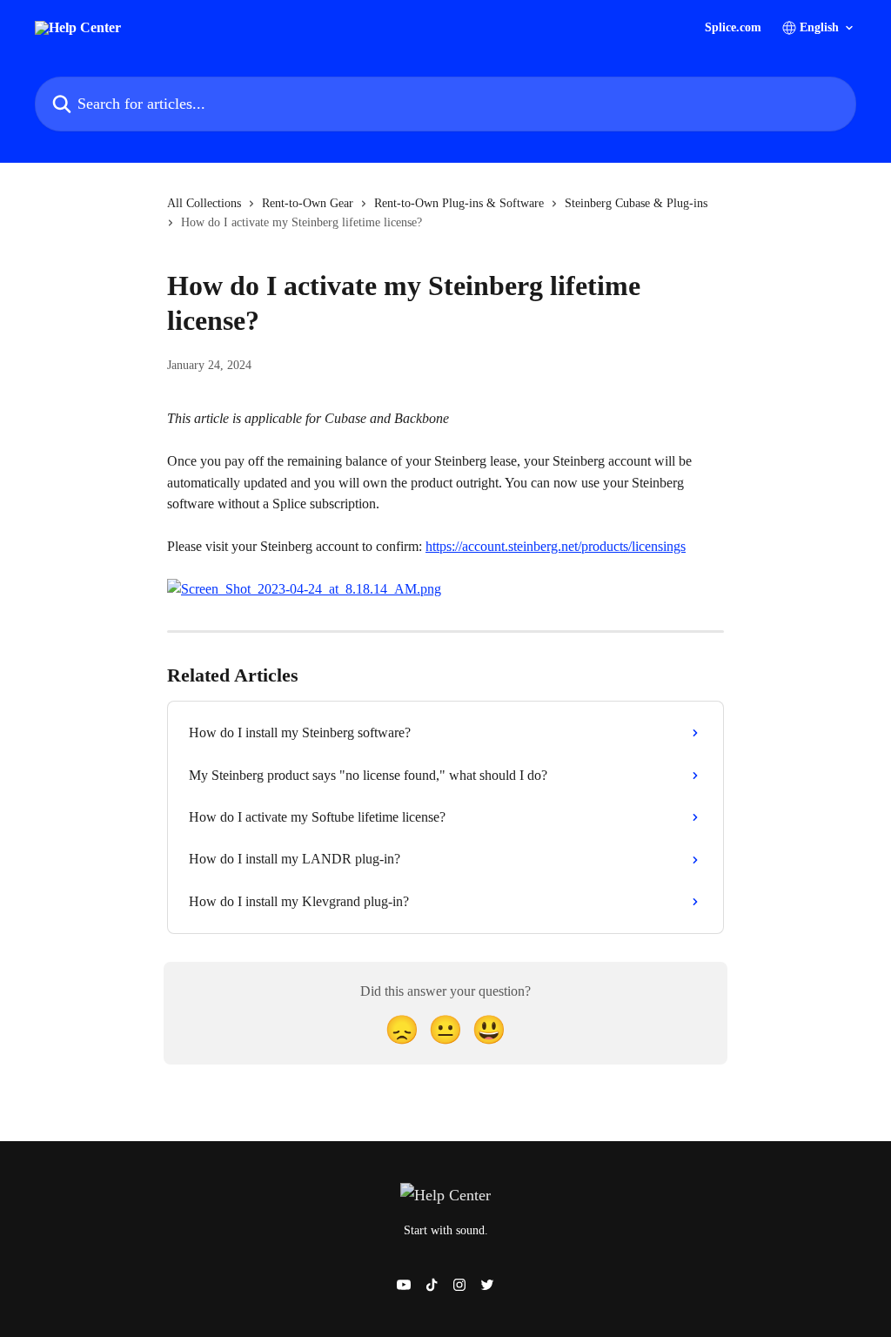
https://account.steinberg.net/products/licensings (555, 546)
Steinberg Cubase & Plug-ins (636, 203)
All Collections (204, 203)
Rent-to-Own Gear (307, 203)
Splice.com (733, 28)
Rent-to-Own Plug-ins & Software (459, 203)
